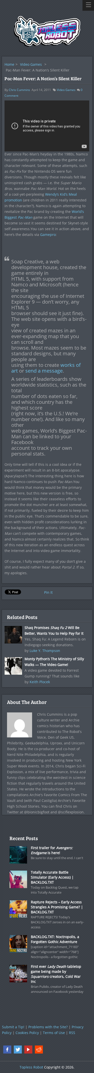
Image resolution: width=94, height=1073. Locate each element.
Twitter (18, 1050)
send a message (44, 370)
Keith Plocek (40, 681)
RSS (72, 1032)
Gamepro (48, 234)
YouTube (28, 1050)
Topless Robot (31, 1067)
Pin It (48, 592)
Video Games (31, 64)
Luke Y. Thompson (45, 650)
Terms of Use (54, 1032)
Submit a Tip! (13, 1027)
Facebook (7, 1050)
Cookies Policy (27, 1032)
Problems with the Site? (48, 1027)
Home (9, 64)
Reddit (39, 1050)
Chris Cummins (19, 90)
